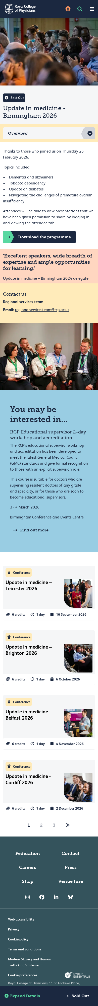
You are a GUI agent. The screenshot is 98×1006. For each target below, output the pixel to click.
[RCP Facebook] (42, 897)
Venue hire (70, 881)
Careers (27, 867)
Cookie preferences (22, 975)
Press (71, 867)
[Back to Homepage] (24, 9)
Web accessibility (21, 919)
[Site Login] (68, 9)
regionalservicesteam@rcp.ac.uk (42, 310)
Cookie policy (18, 939)
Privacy (13, 929)
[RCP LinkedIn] (56, 897)
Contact (70, 853)
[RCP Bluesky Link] (70, 897)
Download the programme (44, 237)
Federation (27, 853)
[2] (67, 825)
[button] (49, 133)
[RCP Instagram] (27, 897)
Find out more (34, 530)
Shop (27, 881)
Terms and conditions (24, 949)
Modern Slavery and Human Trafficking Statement (29, 962)
